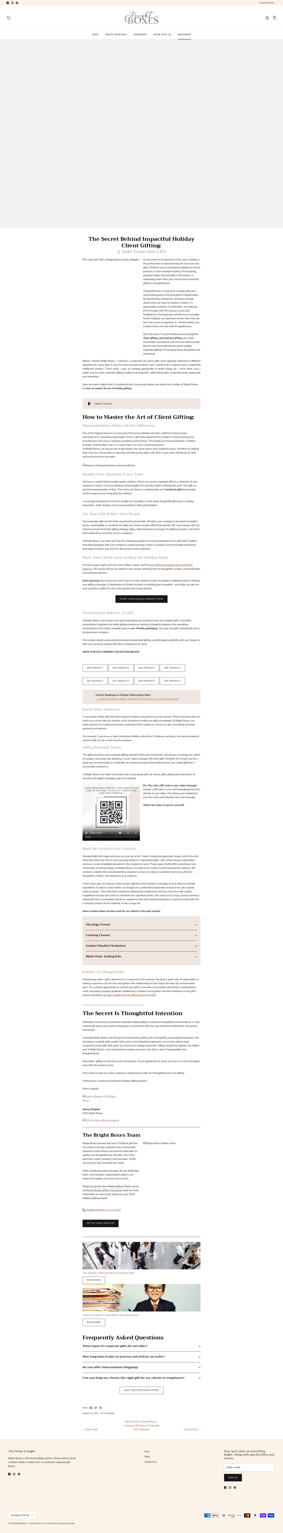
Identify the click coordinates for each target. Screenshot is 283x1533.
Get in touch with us (100, 1223)
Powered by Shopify (66, 1523)
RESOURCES (184, 34)
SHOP (95, 34)
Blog (147, 1456)
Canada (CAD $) (266, 2)
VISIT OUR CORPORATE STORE (141, 1390)
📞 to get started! (102, 1210)
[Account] (266, 18)
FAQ (147, 1451)
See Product (95, 667)
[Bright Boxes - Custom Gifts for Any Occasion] (141, 17)
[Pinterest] (17, 3)
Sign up (233, 1477)
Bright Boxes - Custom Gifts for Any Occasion (35, 1523)
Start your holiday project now (141, 599)
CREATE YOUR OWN (116, 34)
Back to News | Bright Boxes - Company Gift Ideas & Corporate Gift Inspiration (141, 1425)
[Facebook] (8, 3)
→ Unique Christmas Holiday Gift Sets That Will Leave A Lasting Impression (137, 699)
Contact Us (151, 1461)
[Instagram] (12, 3)
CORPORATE (140, 34)
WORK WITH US (162, 34)
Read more (94, 1280)
